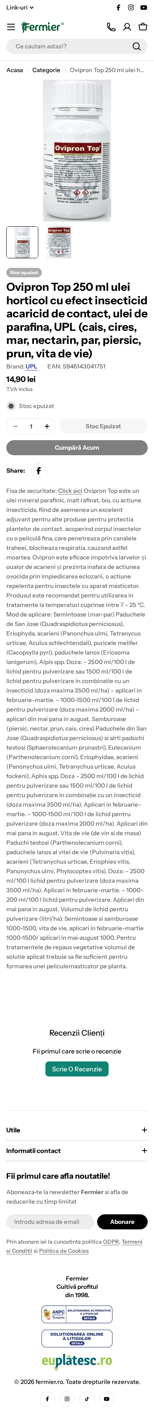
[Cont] (127, 27)
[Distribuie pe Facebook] (38, 470)
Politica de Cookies (64, 1250)
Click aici (70, 490)
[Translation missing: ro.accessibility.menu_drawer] (11, 27)
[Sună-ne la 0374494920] (111, 27)
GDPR (111, 1241)
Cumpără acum (77, 447)
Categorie (46, 70)
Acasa (14, 70)
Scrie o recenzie (77, 1069)
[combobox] (77, 46)
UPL (32, 366)
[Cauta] (136, 46)
